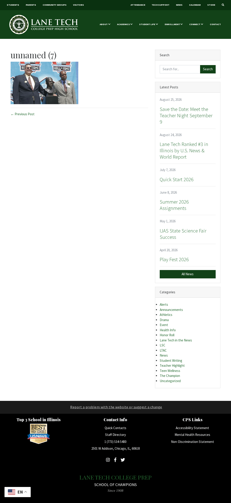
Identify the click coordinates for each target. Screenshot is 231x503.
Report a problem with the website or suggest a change (116, 407)
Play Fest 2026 (174, 259)
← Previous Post (23, 114)
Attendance (138, 4)
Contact (215, 24)
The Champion (170, 376)
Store (211, 4)
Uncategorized (170, 381)
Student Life (147, 24)
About (104, 24)
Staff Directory (115, 434)
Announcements (171, 310)
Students (13, 4)
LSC (162, 345)
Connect (194, 24)
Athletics (166, 315)
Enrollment (172, 24)
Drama (164, 320)
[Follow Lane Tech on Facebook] (115, 460)
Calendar (195, 4)
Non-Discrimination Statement (192, 442)
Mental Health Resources (192, 434)
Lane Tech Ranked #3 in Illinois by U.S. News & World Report (184, 150)
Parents (31, 4)
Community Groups (55, 4)
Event (164, 325)
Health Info (168, 330)
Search (208, 69)
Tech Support (160, 4)
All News (188, 274)
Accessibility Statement (192, 428)
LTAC (163, 350)
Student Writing (171, 360)
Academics (123, 24)
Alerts (164, 304)
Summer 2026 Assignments (174, 205)
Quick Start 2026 (177, 179)
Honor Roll (167, 335)
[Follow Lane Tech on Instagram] (108, 460)
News (179, 4)
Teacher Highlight (172, 365)
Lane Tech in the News (176, 340)
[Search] (222, 5)
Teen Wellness (170, 371)
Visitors (78, 4)
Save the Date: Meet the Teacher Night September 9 (186, 115)
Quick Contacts (115, 428)
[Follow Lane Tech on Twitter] (123, 460)
